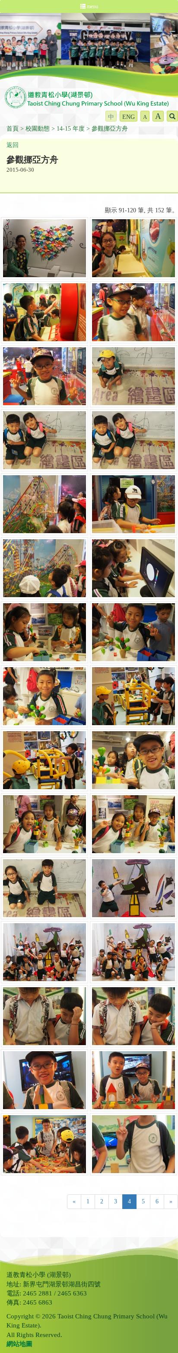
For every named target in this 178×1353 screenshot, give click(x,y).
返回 (12, 145)
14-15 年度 (71, 128)
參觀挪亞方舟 (110, 128)
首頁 (12, 128)
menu (92, 6)
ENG (128, 117)
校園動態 (37, 128)
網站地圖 (19, 1343)
